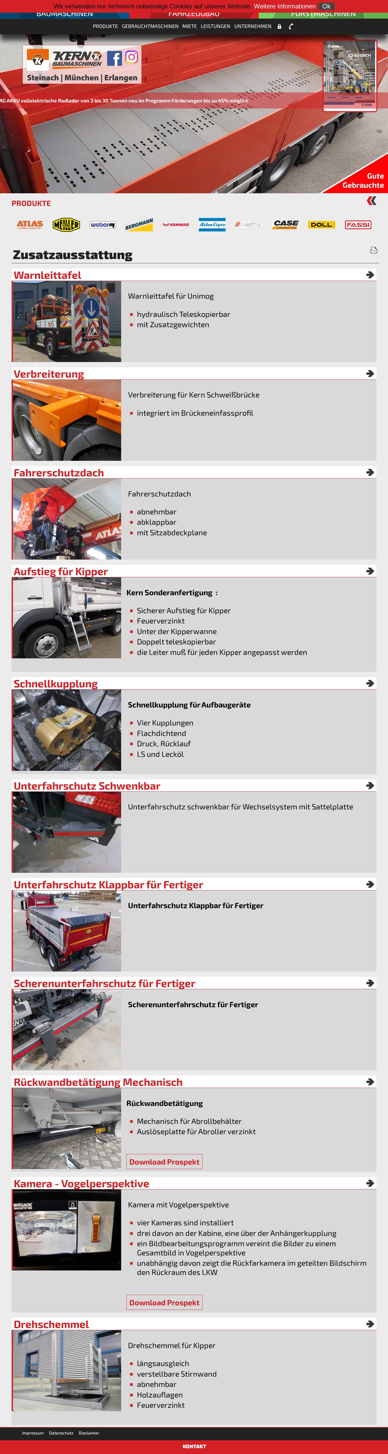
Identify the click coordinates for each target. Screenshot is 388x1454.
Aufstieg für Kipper (61, 571)
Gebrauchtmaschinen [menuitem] (150, 26)
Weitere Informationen (285, 6)
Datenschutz (61, 1432)
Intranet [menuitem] (279, 26)
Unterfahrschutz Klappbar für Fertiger (108, 884)
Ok (326, 6)
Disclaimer (89, 1432)
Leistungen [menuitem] (215, 26)
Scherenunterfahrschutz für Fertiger (104, 983)
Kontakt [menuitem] (291, 26)
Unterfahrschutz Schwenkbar (87, 785)
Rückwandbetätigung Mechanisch (98, 1082)
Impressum (33, 1432)
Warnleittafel (47, 275)
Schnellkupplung (56, 683)
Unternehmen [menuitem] (253, 26)
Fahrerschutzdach (59, 472)
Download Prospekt (164, 1161)
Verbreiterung (49, 373)
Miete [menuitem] (189, 26)
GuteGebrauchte (363, 180)
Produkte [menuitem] (105, 26)
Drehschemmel (51, 1324)
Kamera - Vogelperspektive (81, 1183)
